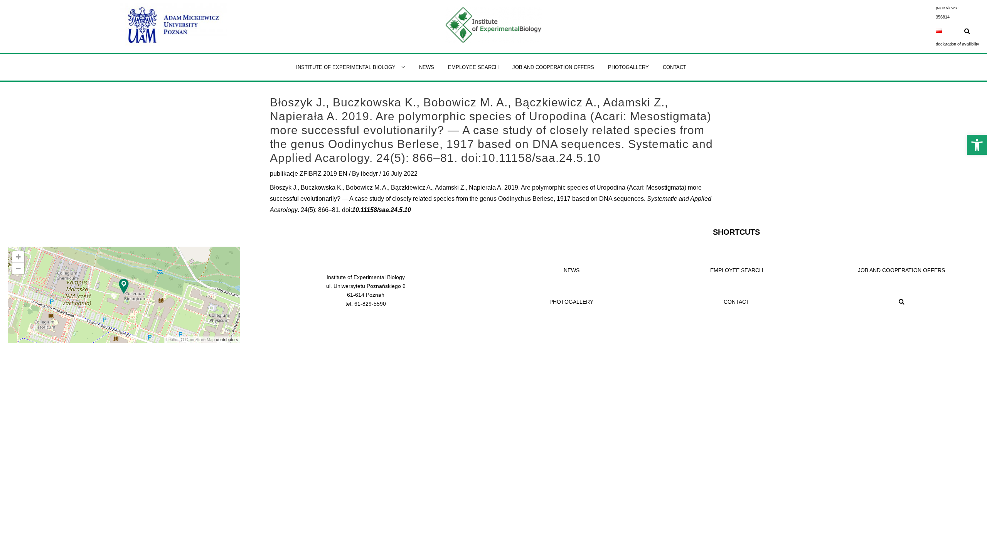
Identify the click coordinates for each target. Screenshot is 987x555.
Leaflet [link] (172, 339)
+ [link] (18, 257)
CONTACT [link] (737, 302)
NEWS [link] (571, 270)
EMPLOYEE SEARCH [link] (736, 270)
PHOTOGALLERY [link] (571, 302)
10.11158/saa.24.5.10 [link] (381, 210)
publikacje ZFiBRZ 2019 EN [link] (308, 173)
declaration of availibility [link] (957, 44)
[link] (977, 145)
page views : (947, 7)
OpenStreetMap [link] (200, 339)
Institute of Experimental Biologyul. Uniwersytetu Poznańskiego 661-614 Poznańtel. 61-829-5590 (366, 290)
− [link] (18, 268)
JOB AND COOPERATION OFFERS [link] (901, 270)
